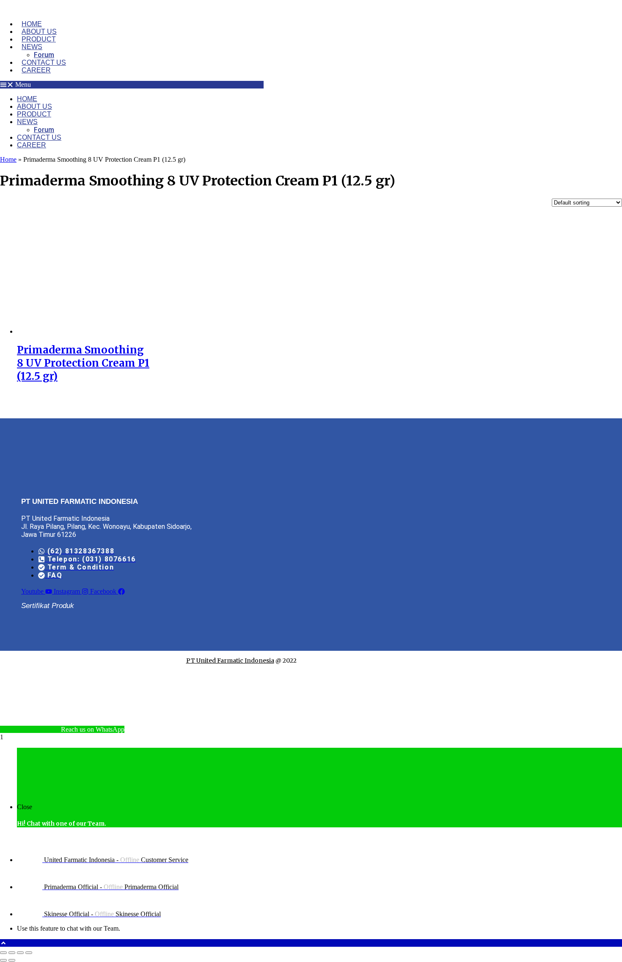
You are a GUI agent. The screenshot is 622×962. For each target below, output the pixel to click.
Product (39, 39)
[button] (132, 84)
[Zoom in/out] (3, 952)
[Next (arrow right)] (11, 960)
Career (36, 70)
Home (32, 24)
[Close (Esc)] (28, 952)
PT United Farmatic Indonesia (230, 660)
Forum (44, 55)
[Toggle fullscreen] (11, 952)
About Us (39, 31)
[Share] (20, 952)
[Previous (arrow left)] (3, 960)
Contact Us (44, 62)
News (32, 46)
